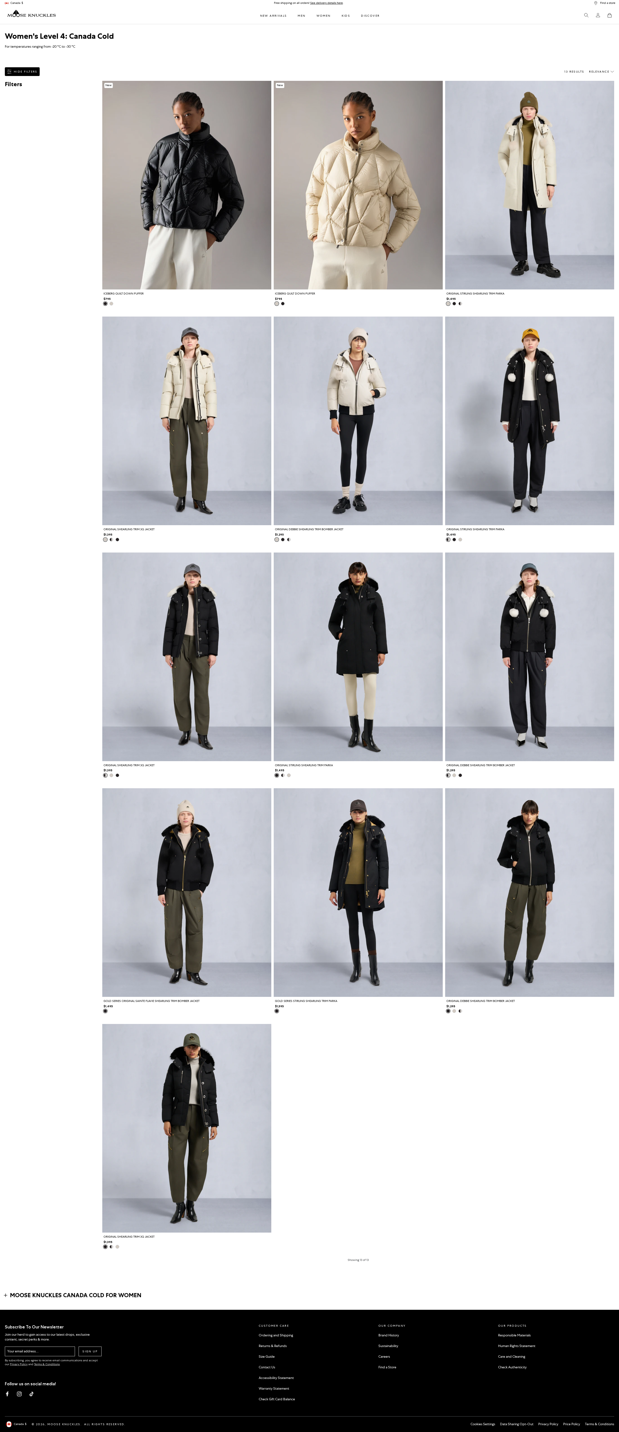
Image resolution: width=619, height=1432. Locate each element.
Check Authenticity (512, 1367)
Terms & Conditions (47, 1364)
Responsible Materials (514, 1335)
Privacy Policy (19, 1364)
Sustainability (388, 1346)
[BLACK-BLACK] (454, 303)
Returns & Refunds (273, 1346)
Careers (384, 1356)
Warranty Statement (274, 1388)
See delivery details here (326, 3)
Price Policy (571, 1424)
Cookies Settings (483, 1424)
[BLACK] (105, 303)
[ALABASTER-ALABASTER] (448, 303)
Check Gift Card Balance (277, 1399)
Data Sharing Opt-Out (516, 1424)
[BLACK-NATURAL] (460, 303)
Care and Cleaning (511, 1356)
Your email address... (23, 1351)
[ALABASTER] (111, 303)
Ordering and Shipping (276, 1335)
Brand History (388, 1335)
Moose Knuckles (64, 1424)
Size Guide (267, 1356)
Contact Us (267, 1367)
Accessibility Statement (276, 1378)
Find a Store (387, 1367)
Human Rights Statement (516, 1346)
